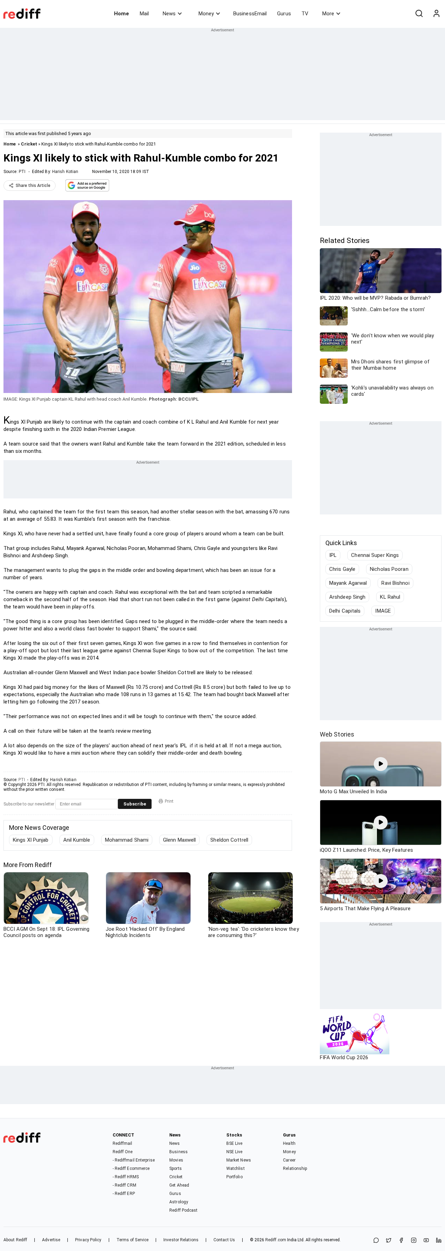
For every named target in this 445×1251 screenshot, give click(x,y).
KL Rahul (390, 597)
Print (169, 801)
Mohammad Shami (126, 840)
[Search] (419, 13)
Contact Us (224, 1239)
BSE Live (234, 1143)
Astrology (178, 1201)
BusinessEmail (250, 13)
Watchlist (235, 1168)
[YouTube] (426, 1240)
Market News (238, 1160)
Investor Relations (181, 1239)
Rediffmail (122, 1143)
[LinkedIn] (439, 1240)
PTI (22, 171)
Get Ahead (179, 1185)
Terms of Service (132, 1239)
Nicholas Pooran (389, 569)
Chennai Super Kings (375, 555)
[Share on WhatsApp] (376, 1240)
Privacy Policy (88, 1239)
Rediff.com (275, 1239)
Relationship (295, 1168)
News (169, 13)
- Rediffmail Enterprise (134, 1160)
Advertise (51, 1239)
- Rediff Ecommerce (131, 1168)
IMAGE (383, 611)
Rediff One (123, 1151)
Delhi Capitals (345, 611)
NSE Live (234, 1151)
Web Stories (337, 734)
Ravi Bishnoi (395, 583)
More (328, 13)
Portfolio (234, 1176)
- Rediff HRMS (126, 1176)
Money (206, 13)
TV (304, 13)
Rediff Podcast (183, 1210)
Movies (176, 1160)
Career (289, 1160)
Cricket (29, 144)
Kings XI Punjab (31, 840)
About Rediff (15, 1239)
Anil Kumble (76, 840)
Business (178, 1151)
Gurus (284, 13)
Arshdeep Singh (347, 597)
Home (121, 13)
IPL (333, 555)
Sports (175, 1168)
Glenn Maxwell (179, 840)
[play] (381, 764)
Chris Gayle (342, 569)
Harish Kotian (65, 171)
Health (289, 1143)
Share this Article (33, 185)
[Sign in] (436, 13)
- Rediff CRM (124, 1185)
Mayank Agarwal (348, 583)
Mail (144, 13)
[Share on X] (388, 1240)
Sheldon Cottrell (229, 840)
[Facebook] (401, 1240)
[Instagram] (413, 1240)
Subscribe (134, 804)
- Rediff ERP (124, 1193)
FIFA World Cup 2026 (344, 1057)
